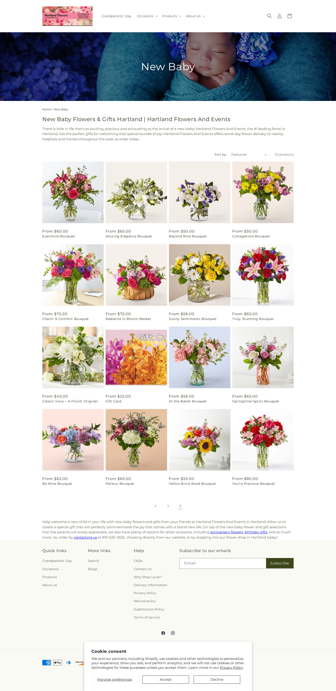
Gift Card (113, 401)
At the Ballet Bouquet (188, 401)
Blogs (92, 569)
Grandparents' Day (57, 561)
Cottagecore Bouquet (251, 236)
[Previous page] (156, 506)
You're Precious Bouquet (253, 484)
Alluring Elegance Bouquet (129, 236)
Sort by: (220, 154)
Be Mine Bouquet (57, 484)
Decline (217, 679)
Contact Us (143, 569)
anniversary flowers (226, 532)
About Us (49, 585)
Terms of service (147, 617)
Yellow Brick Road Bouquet (192, 484)
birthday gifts (256, 532)
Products (49, 577)
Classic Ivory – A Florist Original (70, 401)
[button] (147, 16)
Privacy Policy (231, 667)
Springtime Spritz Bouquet (255, 401)
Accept (166, 679)
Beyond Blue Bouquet (188, 236)
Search (93, 561)
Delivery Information (150, 585)
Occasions (50, 569)
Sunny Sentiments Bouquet (192, 319)
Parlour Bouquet (120, 484)
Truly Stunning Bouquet (253, 319)
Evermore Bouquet (58, 236)
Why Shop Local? (148, 577)
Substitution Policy (149, 609)
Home (46, 109)
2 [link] (180, 506)
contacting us (85, 537)
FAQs (138, 561)
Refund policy (145, 601)
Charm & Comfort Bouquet (65, 319)
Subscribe (279, 563)
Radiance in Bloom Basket (128, 319)
